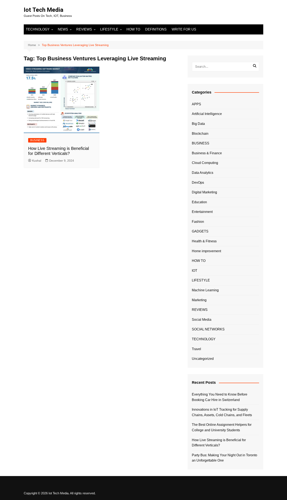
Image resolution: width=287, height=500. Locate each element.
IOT (194, 270)
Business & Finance (207, 153)
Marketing (199, 300)
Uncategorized (203, 358)
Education (199, 202)
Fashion (198, 221)
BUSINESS (37, 140)
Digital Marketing (204, 192)
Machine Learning (205, 290)
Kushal (36, 160)
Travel (196, 349)
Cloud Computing (205, 163)
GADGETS (200, 231)
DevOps (198, 182)
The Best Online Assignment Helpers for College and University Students (221, 427)
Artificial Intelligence (207, 114)
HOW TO (133, 29)
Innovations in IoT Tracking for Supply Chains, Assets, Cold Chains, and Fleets (222, 412)
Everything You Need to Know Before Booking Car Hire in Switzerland (219, 397)
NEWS (63, 29)
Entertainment (202, 212)
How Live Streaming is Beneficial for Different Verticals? (219, 442)
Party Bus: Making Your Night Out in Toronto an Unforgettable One (224, 457)
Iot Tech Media (43, 9)
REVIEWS (84, 29)
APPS (196, 104)
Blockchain (200, 133)
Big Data (198, 123)
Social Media (201, 319)
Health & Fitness (204, 241)
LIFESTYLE (109, 29)
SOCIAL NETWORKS (208, 329)
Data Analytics (202, 172)
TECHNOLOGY (38, 29)
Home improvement (206, 251)
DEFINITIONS (156, 29)
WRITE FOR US (184, 29)
